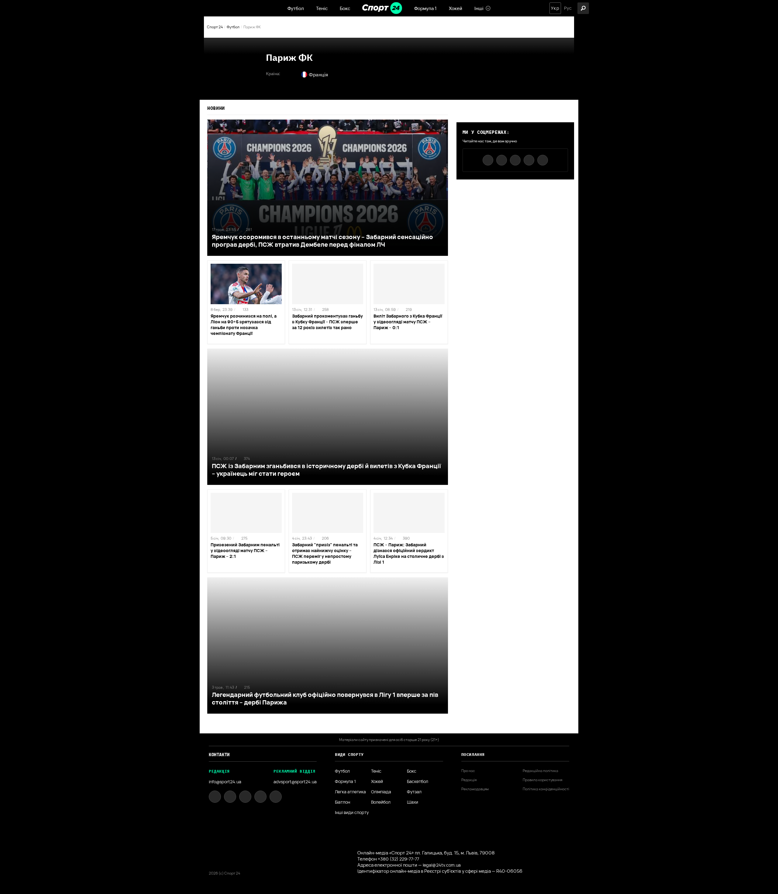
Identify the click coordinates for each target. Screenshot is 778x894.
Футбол (295, 8)
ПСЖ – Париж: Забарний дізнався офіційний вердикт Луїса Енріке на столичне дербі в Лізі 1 (409, 553)
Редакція (469, 780)
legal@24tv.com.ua (442, 865)
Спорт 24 (215, 27)
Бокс (345, 8)
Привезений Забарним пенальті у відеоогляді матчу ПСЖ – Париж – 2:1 (245, 550)
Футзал (414, 792)
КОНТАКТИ (219, 754)
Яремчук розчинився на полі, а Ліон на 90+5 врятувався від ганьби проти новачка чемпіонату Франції (244, 324)
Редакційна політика (540, 771)
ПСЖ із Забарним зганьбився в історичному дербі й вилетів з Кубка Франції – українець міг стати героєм (326, 470)
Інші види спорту (352, 812)
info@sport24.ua (225, 781)
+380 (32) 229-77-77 (398, 859)
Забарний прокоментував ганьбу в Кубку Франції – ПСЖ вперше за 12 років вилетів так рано (327, 321)
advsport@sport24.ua (295, 781)
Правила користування (542, 780)
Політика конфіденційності (546, 789)
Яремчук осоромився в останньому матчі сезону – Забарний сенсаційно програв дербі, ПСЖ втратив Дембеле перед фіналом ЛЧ (322, 241)
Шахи (412, 802)
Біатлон (342, 802)
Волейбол (381, 802)
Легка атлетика (350, 792)
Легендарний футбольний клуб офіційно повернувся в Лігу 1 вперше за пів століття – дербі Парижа (325, 698)
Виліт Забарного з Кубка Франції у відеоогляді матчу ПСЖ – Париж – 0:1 (408, 321)
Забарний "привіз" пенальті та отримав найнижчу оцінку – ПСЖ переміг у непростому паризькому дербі (325, 553)
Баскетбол (417, 781)
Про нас (468, 771)
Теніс (322, 8)
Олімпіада (381, 792)
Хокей (455, 8)
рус (568, 8)
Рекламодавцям (475, 789)
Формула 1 (425, 8)
